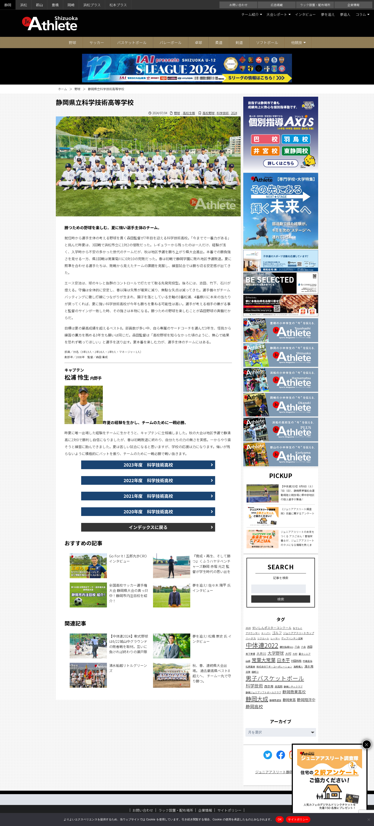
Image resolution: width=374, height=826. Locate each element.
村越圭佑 (307, 661)
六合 (297, 647)
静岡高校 (254, 706)
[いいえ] (368, 819)
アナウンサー (253, 633)
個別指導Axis (286, 646)
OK (280, 819)
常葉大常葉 (264, 659)
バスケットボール (132, 42)
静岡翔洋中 (306, 699)
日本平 (283, 660)
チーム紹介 (250, 14)
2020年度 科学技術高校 (148, 511)
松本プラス (118, 4)
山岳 (248, 661)
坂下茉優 (250, 653)
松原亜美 (250, 666)
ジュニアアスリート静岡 (274, 771)
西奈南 (268, 686)
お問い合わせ (238, 5)
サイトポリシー (229, 810)
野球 (72, 42)
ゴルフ (277, 632)
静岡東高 (289, 699)
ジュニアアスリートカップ (298, 633)
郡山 (39, 4)
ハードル (251, 638)
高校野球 (209, 113)
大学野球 (276, 653)
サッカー (96, 42)
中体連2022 (262, 645)
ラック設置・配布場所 (315, 5)
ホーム (62, 89)
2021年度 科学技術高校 (148, 496)
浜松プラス (92, 4)
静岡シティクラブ (293, 686)
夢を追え (328, 14)
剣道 (239, 42)
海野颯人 (298, 666)
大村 (288, 653)
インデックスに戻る (148, 527)
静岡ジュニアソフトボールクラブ (263, 692)
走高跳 (278, 686)
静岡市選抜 (275, 700)
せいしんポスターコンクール (272, 627)
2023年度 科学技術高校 (148, 465)
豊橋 (55, 4)
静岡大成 (257, 699)
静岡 (7, 4)
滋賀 (248, 671)
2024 (234, 113)
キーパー (266, 633)
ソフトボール (267, 42)
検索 (280, 599)
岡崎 (71, 4)
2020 (248, 628)
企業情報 (353, 5)
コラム (361, 14)
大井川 (261, 653)
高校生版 (189, 113)
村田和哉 (296, 661)
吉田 (309, 647)
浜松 (23, 4)
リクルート (263, 638)
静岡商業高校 (294, 691)
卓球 (198, 42)
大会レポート (276, 14)
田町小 (255, 671)
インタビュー (305, 14)
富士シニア (305, 653)
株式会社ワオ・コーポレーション (274, 666)
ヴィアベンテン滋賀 (292, 638)
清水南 (308, 666)
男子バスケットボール (275, 678)
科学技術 (223, 113)
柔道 (218, 42)
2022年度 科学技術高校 (148, 480)
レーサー (275, 638)
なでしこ (297, 628)
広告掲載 (277, 5)
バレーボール (171, 42)
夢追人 (345, 14)
